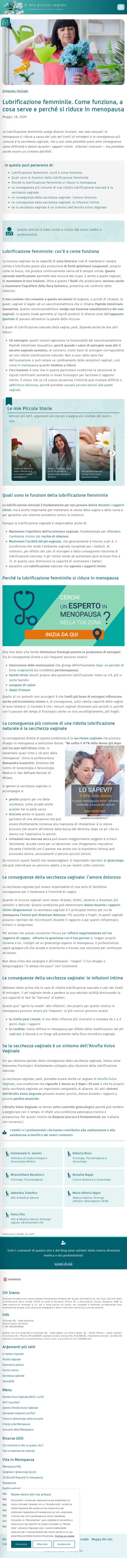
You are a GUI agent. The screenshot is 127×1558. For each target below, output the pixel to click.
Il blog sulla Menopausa (16, 1424)
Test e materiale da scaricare (18, 1450)
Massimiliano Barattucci (27, 1174)
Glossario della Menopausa (17, 1429)
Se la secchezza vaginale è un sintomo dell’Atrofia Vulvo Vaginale (59, 207)
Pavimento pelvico (13, 1364)
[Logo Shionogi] (11, 1279)
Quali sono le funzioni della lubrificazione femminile (50, 177)
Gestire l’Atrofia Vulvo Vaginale (20, 1407)
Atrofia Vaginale (11, 1359)
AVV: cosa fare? (11, 1402)
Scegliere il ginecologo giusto (19, 1472)
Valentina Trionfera (24, 1193)
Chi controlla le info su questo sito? (22, 1445)
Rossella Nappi (83, 1174)
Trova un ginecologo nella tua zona (22, 1418)
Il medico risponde (13, 1354)
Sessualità (8, 1381)
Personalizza (21, 1544)
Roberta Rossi (82, 1153)
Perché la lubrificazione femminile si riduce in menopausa (54, 182)
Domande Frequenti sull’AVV (18, 1413)
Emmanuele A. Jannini (26, 1153)
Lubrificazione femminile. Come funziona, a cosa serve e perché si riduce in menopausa (63, 105)
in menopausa (28, 365)
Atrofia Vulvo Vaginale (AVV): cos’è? (23, 1396)
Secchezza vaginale (13, 1375)
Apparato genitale (15, 90)
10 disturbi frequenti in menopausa (22, 1477)
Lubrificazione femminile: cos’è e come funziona (47, 172)
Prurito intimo (10, 1370)
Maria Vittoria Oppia (87, 1193)
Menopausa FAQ (11, 1466)
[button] (112, 453)
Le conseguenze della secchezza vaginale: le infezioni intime (55, 202)
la (86, 738)
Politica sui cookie (64, 1536)
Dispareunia (9, 1483)
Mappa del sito (102, 1539)
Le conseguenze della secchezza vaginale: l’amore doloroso (54, 197)
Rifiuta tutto (42, 1544)
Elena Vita (18, 1214)
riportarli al (107, 860)
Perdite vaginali (11, 1488)
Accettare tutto (64, 1544)
